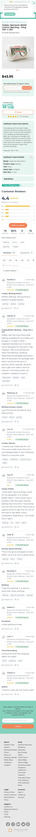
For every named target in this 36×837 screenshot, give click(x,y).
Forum (6, 752)
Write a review (18, 225)
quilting (6, 247)
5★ (4, 260)
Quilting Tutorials (10, 757)
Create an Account (21, 796)
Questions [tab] (26, 253)
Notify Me (27, 88)
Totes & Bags (23, 762)
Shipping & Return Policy (11, 810)
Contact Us (8, 807)
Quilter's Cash (9, 745)
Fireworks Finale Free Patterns (24, 779)
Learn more (10, 14)
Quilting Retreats (10, 750)
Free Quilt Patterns (22, 774)
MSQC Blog (8, 760)
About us (7, 755)
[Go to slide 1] (17, 70)
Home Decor (23, 757)
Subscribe (21, 750)
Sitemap (7, 817)
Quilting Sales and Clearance (25, 746)
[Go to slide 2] (18, 70)
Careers (7, 747)
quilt (22, 242)
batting (6, 242)
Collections (22, 770)
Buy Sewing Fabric (22, 754)
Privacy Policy (9, 792)
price (15, 242)
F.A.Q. (6, 814)
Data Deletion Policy (9, 798)
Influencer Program (8, 764)
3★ (16, 260)
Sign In (20, 792)
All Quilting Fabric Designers (24, 766)
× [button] (32, 4)
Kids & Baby (22, 760)
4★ (10, 260)
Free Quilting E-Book (24, 784)
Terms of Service (10, 795)
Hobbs (15, 247)
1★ (28, 260)
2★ (22, 260)
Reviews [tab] (9, 253)
